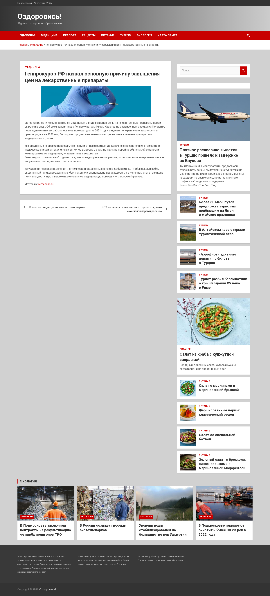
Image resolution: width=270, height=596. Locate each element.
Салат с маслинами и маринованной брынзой (219, 387)
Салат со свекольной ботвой (217, 437)
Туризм (125, 35)
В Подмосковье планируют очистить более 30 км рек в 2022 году (222, 530)
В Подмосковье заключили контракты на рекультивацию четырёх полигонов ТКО (45, 530)
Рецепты (89, 35)
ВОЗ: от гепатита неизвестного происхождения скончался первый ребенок (132, 209)
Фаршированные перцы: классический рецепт (219, 412)
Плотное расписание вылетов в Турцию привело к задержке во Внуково (209, 155)
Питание (107, 35)
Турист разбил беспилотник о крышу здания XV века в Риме (223, 283)
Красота (69, 35)
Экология (144, 35)
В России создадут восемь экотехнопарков (57, 207)
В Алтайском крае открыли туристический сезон (222, 232)
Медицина (49, 35)
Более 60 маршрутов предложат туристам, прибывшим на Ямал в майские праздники (218, 208)
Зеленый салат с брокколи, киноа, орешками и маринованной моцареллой (222, 463)
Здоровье (27, 35)
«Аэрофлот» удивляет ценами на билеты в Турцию (218, 258)
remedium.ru (45, 184)
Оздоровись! (39, 16)
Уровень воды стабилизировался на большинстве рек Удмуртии (163, 530)
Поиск (243, 70)
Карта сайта (167, 35)
